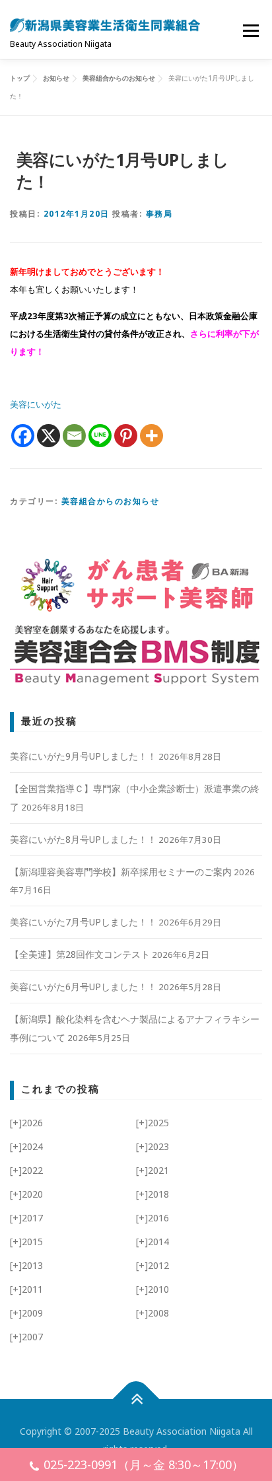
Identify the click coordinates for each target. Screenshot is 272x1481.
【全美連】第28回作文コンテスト (80, 954)
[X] (48, 435)
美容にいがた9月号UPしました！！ (83, 756)
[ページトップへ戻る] (136, 1399)
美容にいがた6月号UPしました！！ (83, 986)
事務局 (159, 213)
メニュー (250, 30)
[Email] (74, 435)
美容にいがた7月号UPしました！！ (83, 922)
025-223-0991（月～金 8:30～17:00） (144, 1464)
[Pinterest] (125, 435)
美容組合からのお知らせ (110, 501)
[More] (151, 435)
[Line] (100, 435)
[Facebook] (22, 435)
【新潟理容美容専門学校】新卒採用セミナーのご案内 (121, 871)
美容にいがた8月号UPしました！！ (83, 839)
